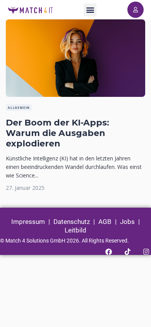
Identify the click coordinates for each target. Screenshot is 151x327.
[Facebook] (108, 251)
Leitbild (75, 230)
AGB (105, 221)
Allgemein (19, 107)
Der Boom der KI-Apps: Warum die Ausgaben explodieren (57, 133)
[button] (90, 9)
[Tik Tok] (127, 251)
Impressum (28, 221)
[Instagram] (146, 251)
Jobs (127, 221)
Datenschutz (71, 221)
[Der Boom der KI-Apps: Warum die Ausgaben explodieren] (75, 23)
